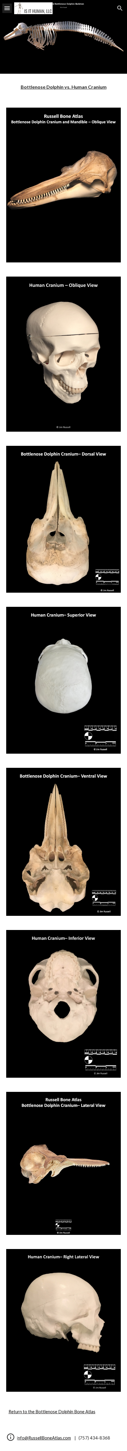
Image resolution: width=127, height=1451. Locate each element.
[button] (7, 8)
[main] (63, 87)
